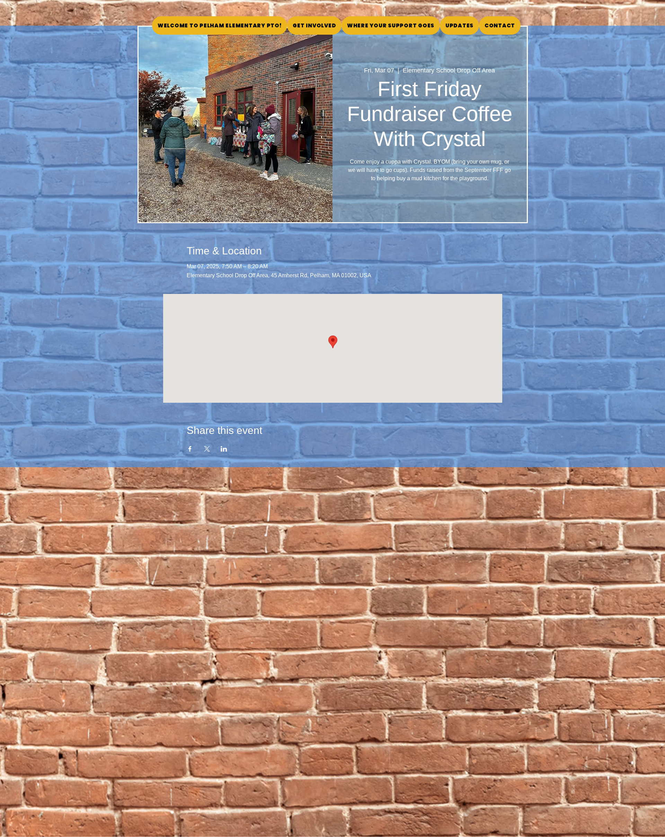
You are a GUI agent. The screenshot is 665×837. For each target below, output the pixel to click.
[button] (391, 25)
